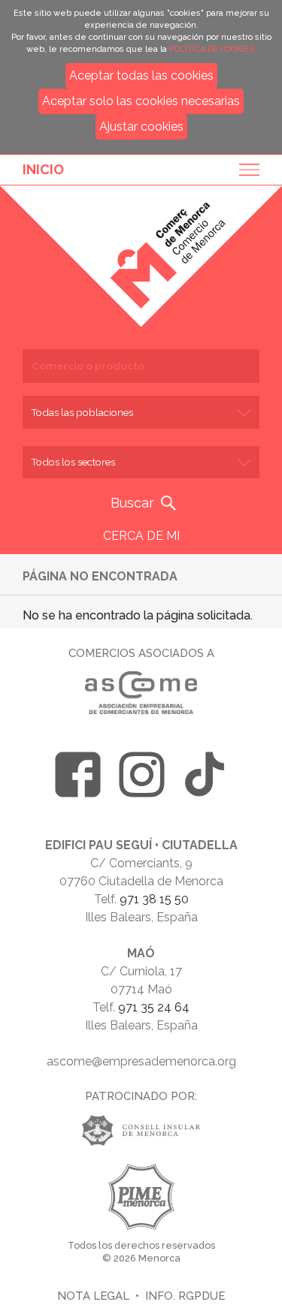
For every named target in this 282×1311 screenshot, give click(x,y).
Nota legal (93, 1295)
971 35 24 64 (154, 1007)
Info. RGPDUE (185, 1295)
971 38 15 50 (154, 899)
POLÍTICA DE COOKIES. (212, 49)
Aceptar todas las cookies (141, 75)
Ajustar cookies (141, 126)
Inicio (43, 169)
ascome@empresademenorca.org (141, 1061)
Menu (244, 170)
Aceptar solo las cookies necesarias (141, 101)
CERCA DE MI (141, 536)
